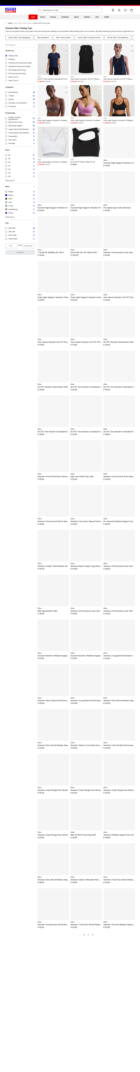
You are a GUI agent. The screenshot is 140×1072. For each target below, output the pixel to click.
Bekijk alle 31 (9, 180)
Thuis (15, 23)
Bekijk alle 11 (9, 217)
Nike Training (27, 23)
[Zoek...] (40, 10)
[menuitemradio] (20, 56)
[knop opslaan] (113, 10)
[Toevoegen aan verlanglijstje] (66, 46)
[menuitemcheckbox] (20, 92)
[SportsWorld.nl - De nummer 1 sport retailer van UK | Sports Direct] (10, 10)
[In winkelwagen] (66, 51)
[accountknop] (119, 10)
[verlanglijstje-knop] (125, 10)
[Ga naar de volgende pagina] (93, 935)
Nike (20, 23)
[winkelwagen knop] (131, 10)
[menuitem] (33, 17)
